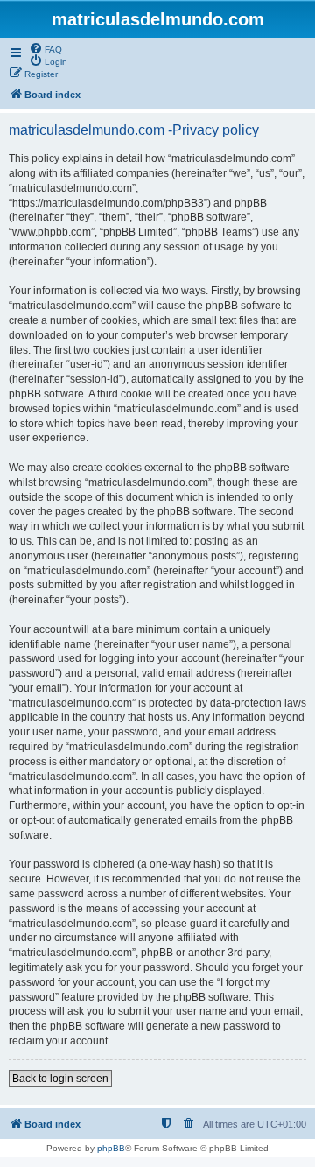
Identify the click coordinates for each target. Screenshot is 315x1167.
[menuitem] (45, 48)
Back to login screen (60, 1078)
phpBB (111, 1148)
